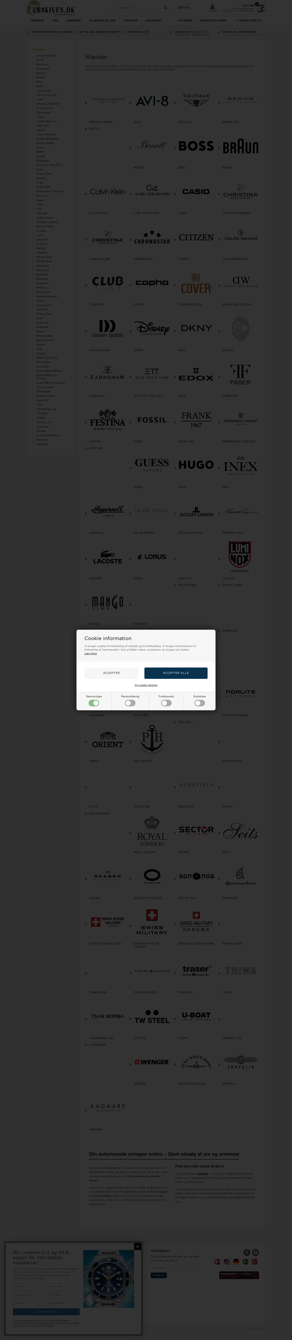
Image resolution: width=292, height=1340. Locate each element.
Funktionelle (166, 696)
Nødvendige (94, 696)
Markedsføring (130, 696)
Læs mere (90, 653)
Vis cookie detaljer (146, 685)
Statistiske (199, 696)
